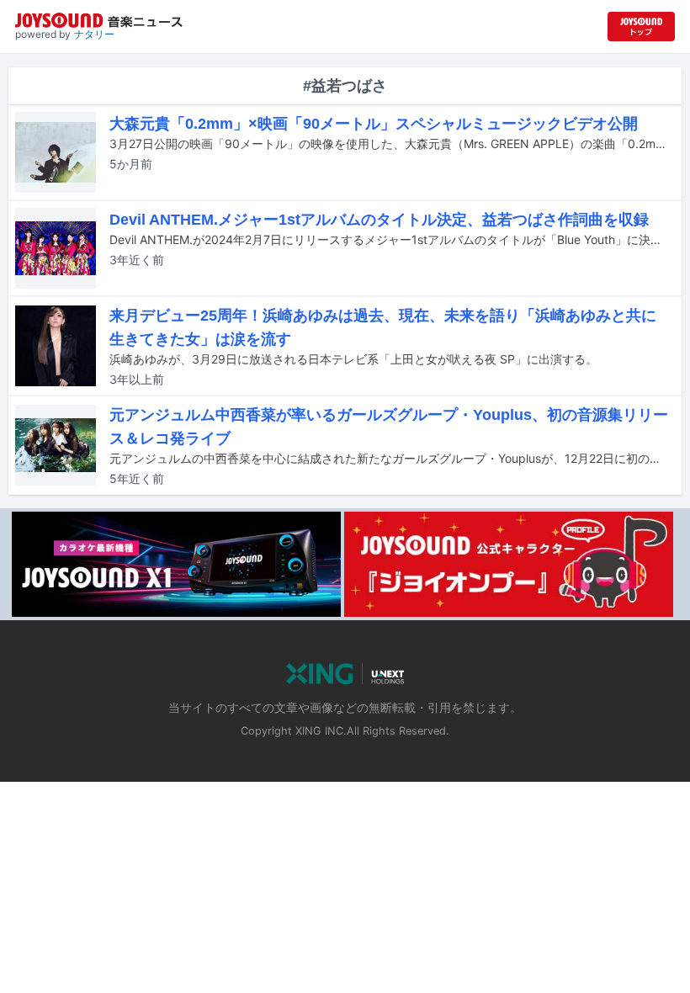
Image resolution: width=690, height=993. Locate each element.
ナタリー (94, 34)
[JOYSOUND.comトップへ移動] (641, 26)
